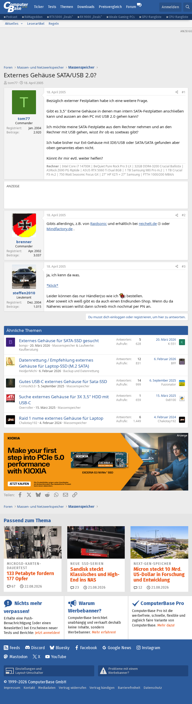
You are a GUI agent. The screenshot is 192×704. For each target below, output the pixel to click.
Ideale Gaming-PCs (122, 17)
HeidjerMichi (28, 371)
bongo (23, 345)
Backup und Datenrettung (81, 371)
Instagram (151, 647)
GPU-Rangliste (152, 17)
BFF (173, 363)
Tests (52, 7)
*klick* (52, 285)
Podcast (11, 17)
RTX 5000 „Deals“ (61, 17)
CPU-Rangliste (178, 17)
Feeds (15, 647)
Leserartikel (35, 23)
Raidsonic (98, 223)
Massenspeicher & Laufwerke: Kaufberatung (56, 347)
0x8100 (171, 400)
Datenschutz (153, 688)
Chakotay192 (28, 423)
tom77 (13, 83)
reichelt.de (148, 223)
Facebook (88, 647)
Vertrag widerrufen (72, 688)
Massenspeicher (78, 386)
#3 (184, 266)
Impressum (12, 688)
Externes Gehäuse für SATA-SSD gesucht (59, 340)
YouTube (58, 656)
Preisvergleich (110, 7)
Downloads (85, 7)
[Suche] (187, 7)
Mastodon (19, 656)
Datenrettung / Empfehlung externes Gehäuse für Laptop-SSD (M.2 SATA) (56, 363)
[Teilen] (177, 92)
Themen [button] (66, 7)
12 (139, 587)
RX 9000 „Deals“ (91, 17)
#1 (184, 92)
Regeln (53, 23)
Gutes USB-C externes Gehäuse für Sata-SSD (63, 381)
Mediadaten (47, 688)
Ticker (39, 7)
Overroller (26, 407)
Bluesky (63, 647)
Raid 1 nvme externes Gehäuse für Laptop (61, 418)
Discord (38, 647)
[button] (21, 23)
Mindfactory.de (59, 228)
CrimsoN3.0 (27, 386)
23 (76, 587)
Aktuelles (11, 23)
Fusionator (168, 384)
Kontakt (29, 688)
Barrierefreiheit (129, 688)
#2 (184, 215)
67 (13, 586)
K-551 (172, 344)
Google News (119, 647)
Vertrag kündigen (102, 688)
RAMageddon (33, 17)
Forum (131, 7)
